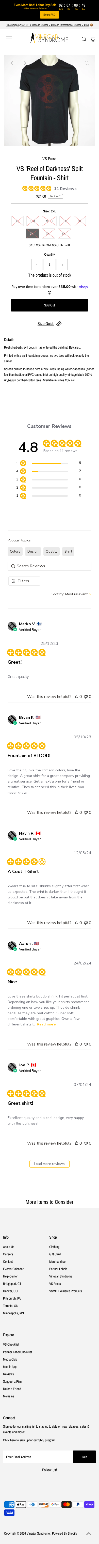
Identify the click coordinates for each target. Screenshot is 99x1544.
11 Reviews (65, 189)
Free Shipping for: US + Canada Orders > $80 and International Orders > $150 (47, 25)
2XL (32, 233)
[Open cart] (92, 39)
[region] (48, 464)
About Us (8, 1246)
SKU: (32, 245)
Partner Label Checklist (17, 1352)
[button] (76, 696)
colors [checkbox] (15, 551)
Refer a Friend (12, 1388)
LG (65, 221)
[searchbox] (49, 566)
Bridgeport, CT (12, 1283)
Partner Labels (58, 1269)
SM (32, 221)
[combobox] (71, 594)
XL (80, 221)
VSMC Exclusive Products (65, 1291)
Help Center (10, 1276)
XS (17, 221)
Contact (8, 1261)
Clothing (54, 1246)
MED (49, 221)
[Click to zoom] (86, 63)
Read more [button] (46, 1024)
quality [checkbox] (51, 551)
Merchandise (57, 1261)
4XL (64, 233)
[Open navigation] (13, 39)
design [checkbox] (33, 551)
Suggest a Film (12, 1381)
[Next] (24, 63)
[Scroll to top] (89, 1534)
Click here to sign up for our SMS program (29, 1440)
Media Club (10, 1359)
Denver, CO (10, 1291)
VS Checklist (11, 1344)
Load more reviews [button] (49, 1163)
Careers (8, 1254)
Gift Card (55, 1254)
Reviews (8, 1374)
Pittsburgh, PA (12, 1298)
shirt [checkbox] (68, 551)
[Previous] (12, 63)
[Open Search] (84, 39)
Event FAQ (49, 15)
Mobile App (9, 1366)
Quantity (49, 254)
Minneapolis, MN (13, 1313)
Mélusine (8, 1396)
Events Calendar (13, 1269)
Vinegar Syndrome (60, 1276)
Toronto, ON (10, 1305)
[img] (24, 187)
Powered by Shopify (64, 1533)
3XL (48, 233)
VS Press (55, 1283)
